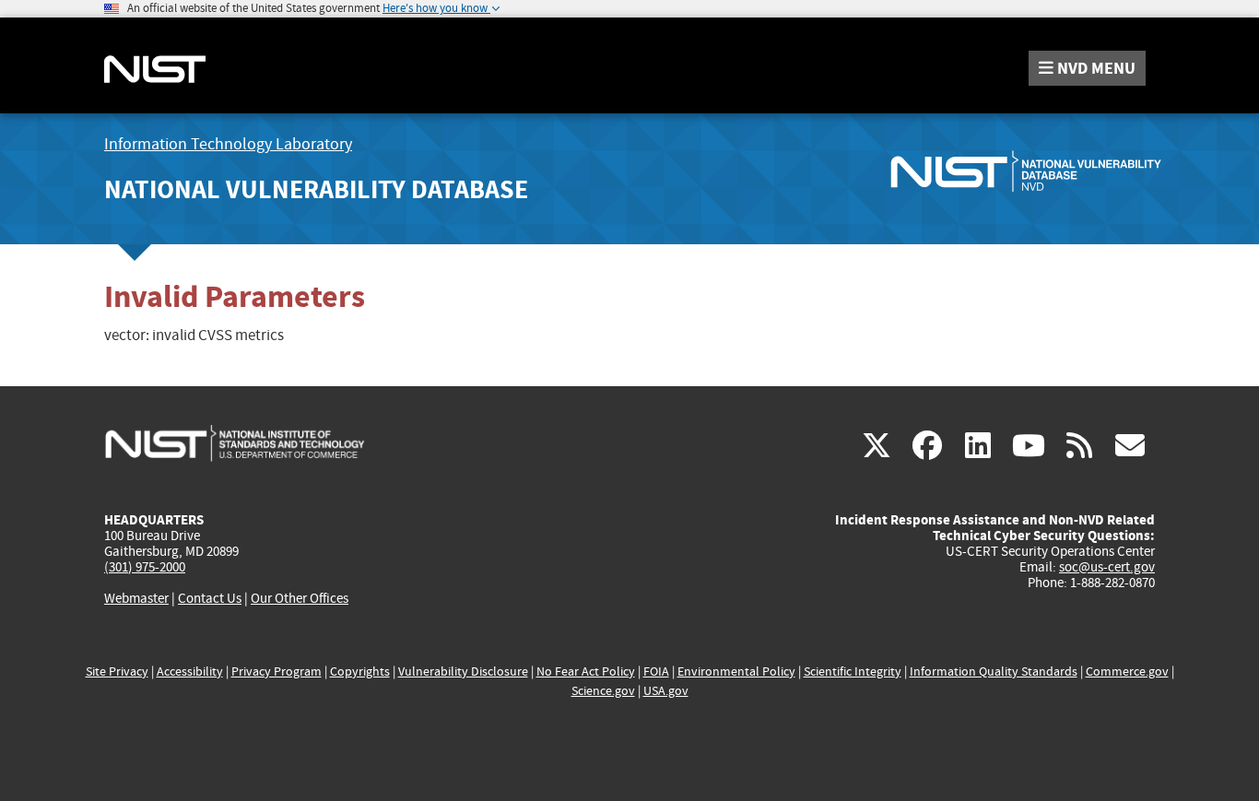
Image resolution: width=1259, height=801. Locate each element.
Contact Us (209, 598)
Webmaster (136, 598)
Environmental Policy (736, 671)
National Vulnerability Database (316, 189)
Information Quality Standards (993, 671)
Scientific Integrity (852, 671)
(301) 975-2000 (144, 567)
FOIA (656, 671)
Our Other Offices (299, 599)
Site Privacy (117, 671)
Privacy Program (276, 671)
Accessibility (190, 671)
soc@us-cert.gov (1107, 567)
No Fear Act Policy (585, 671)
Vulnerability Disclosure (463, 671)
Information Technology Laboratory (228, 144)
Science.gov (603, 691)
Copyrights (360, 671)
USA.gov (665, 691)
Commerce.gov (1127, 671)
